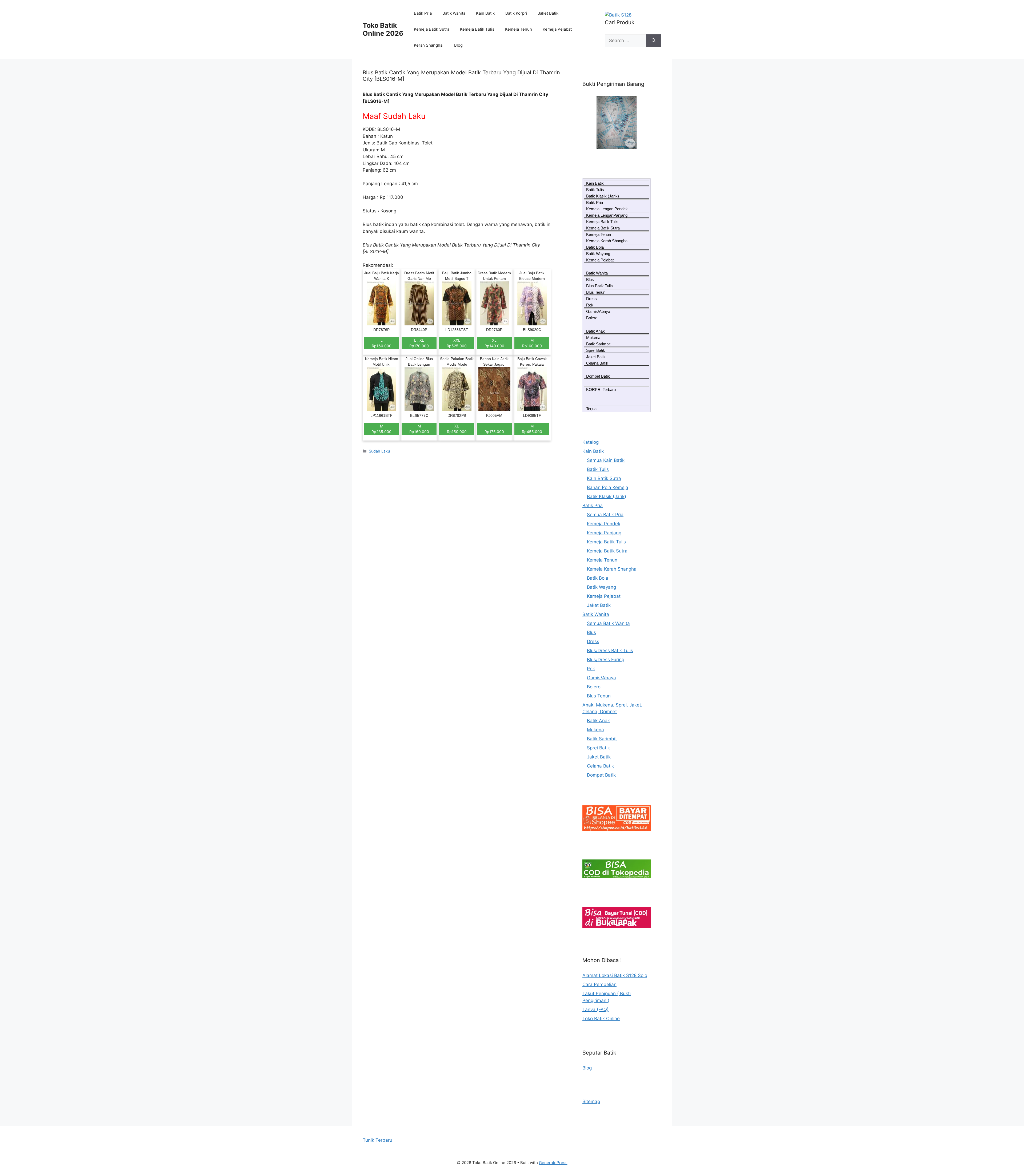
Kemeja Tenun (518, 29)
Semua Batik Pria (605, 514)
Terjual (591, 408)
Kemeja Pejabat (557, 29)
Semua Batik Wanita (608, 623)
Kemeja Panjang (604, 532)
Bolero (591, 318)
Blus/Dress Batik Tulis (610, 650)
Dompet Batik (598, 376)
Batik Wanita (453, 13)
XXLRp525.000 (457, 343)
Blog (458, 45)
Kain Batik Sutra (604, 478)
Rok (589, 305)
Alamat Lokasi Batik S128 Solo (614, 975)
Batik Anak (595, 331)
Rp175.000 (494, 431)
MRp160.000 (532, 343)
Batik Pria (423, 13)
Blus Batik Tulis (599, 286)
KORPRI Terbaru (601, 389)
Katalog (590, 442)
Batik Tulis (595, 189)
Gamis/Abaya (598, 311)
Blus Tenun (595, 292)
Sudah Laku (379, 451)
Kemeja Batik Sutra (431, 29)
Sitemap (591, 1101)
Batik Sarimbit (598, 344)
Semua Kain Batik (606, 460)
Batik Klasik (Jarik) (602, 196)
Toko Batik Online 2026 (383, 29)
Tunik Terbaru (377, 1140)
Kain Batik (485, 13)
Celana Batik (597, 363)
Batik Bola (595, 247)
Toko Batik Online (601, 1018)
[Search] (653, 40)
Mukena (593, 337)
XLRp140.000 (494, 343)
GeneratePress (553, 1162)
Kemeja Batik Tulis (477, 29)
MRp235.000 (381, 429)
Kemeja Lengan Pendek (607, 209)
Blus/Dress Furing (605, 659)
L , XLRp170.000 (419, 343)
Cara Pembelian (599, 984)
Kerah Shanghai (428, 45)
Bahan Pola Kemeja (607, 487)
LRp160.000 (381, 343)
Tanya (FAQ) (595, 1009)
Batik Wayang (598, 253)
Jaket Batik (548, 13)
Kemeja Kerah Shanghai (607, 241)
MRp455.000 (532, 429)
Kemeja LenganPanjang (606, 215)
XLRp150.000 (457, 429)
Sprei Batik (595, 350)
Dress (591, 298)
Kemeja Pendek (603, 523)
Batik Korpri (516, 13)
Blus (590, 279)
